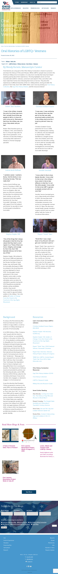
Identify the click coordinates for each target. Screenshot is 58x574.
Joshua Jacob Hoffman (13, 170)
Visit (5, 538)
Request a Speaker (49, 550)
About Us (52, 538)
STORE (17, 2)
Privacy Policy (30, 572)
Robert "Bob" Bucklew (13, 106)
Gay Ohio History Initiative (20, 87)
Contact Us (29, 561)
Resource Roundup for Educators (21, 524)
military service (21, 64)
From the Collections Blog (9, 46)
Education (26, 8)
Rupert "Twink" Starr (45, 234)
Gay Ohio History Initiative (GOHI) (43, 373)
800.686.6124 (30, 559)
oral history (29, 64)
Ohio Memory (5, 524)
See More (29, 492)
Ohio (24, 570)
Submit (54, 525)
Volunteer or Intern (49, 547)
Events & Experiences (15, 8)
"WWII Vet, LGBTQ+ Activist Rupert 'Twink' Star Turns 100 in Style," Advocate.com (43, 359)
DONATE (11, 2)
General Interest (23, 522)
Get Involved (45, 8)
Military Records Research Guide (42, 383)
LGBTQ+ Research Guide (40, 380)
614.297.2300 (30, 557)
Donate (52, 540)
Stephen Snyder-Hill (13, 234)
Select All (4, 527)
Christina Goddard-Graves (45, 107)
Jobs (53, 545)
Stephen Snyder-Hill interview (42, 331)
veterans (35, 64)
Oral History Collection (40, 377)
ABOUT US (32, 2)
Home (2, 46)
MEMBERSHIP (24, 2)
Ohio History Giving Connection (37, 522)
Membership (51, 542)
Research (53, 8)
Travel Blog (35, 524)
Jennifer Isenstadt (45, 170)
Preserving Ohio (35, 8)
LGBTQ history (13, 64)
